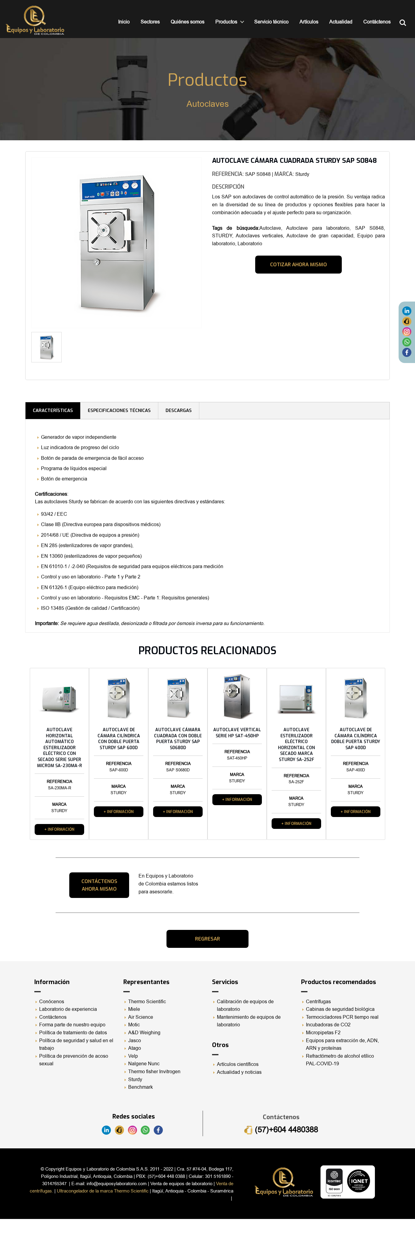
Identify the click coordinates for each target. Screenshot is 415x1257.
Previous (22, 244)
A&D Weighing (144, 1032)
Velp (133, 1056)
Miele (134, 1009)
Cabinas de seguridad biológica (340, 1009)
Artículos (309, 22)
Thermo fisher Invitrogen (154, 1071)
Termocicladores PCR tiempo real (342, 1017)
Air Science (140, 1017)
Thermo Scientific (147, 1001)
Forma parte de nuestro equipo (72, 1024)
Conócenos (51, 1001)
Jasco (134, 1040)
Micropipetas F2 (323, 1032)
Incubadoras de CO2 (328, 1024)
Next (211, 349)
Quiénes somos (187, 22)
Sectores (150, 22)
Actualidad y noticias (239, 1072)
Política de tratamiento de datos (73, 1032)
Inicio (124, 22)
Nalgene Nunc (143, 1063)
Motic (134, 1024)
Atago (134, 1048)
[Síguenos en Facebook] (406, 352)
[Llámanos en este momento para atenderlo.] (406, 321)
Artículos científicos (238, 1064)
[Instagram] (406, 331)
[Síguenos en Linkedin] (406, 311)
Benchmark (140, 1087)
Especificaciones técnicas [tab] (119, 410)
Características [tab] (53, 410)
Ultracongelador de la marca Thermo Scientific (103, 1191)
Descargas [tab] (179, 410)
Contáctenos (377, 22)
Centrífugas (318, 1001)
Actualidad (340, 22)
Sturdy (135, 1079)
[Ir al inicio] (35, 20)
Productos (226, 22)
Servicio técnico (271, 22)
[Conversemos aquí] (406, 342)
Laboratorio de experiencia (68, 1009)
